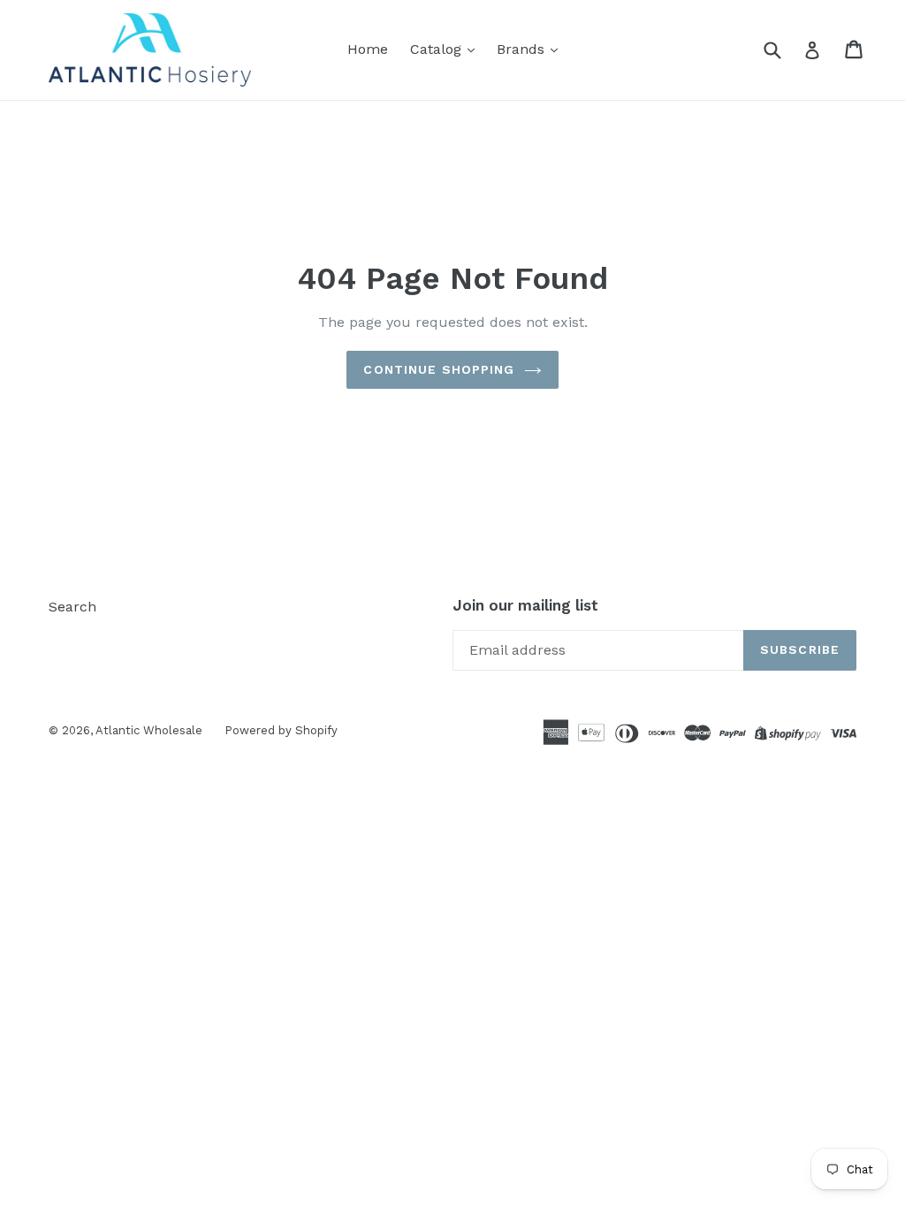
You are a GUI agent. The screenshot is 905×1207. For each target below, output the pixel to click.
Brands (523, 49)
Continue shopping (438, 369)
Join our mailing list (525, 605)
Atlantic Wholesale (148, 730)
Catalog (438, 49)
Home (367, 49)
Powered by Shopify (281, 730)
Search (72, 606)
